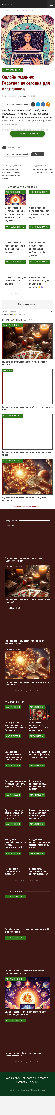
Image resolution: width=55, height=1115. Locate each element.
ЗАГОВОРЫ (21, 1082)
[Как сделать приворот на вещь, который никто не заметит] (39, 771)
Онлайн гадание (14, 147)
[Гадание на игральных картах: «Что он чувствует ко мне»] (27, 386)
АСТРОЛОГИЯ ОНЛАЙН (13, 70)
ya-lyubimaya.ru (8, 4)
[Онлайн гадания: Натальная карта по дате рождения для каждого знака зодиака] (15, 197)
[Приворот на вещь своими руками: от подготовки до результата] (15, 800)
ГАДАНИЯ (7, 370)
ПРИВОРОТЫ (29, 1078)
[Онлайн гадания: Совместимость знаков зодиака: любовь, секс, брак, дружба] (39, 232)
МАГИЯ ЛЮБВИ (13, 707)
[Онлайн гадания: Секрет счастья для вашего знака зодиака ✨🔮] (39, 267)
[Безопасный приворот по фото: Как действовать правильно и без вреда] (15, 741)
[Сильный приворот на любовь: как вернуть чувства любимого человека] (15, 771)
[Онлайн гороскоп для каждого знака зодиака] (15, 267)
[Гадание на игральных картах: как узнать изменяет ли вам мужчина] (27, 432)
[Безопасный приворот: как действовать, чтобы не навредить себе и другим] (39, 712)
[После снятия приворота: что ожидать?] (15, 859)
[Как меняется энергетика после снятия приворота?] (39, 859)
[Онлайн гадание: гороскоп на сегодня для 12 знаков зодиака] (15, 232)
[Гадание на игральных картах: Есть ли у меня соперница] (27, 477)
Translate (21, 315)
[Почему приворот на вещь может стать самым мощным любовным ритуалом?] (39, 800)
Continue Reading (27, 134)
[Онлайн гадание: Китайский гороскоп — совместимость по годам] (39, 197)
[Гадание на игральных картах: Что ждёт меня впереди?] (27, 341)
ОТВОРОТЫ (44, 1078)
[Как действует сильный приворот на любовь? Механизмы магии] (39, 829)
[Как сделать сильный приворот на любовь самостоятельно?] (15, 829)
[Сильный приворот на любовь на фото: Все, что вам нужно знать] (39, 741)
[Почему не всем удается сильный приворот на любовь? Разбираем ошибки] (15, 712)
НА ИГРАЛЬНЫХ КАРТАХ (13, 325)
